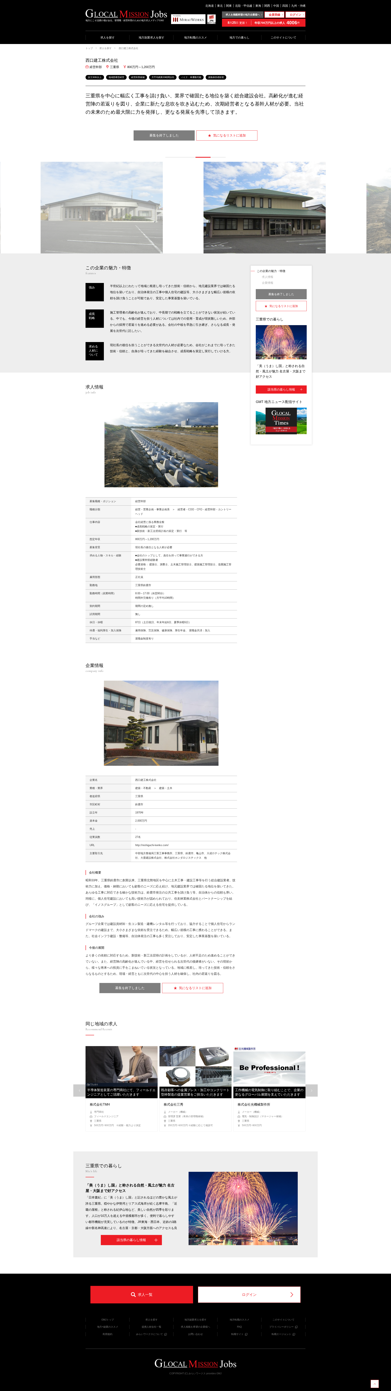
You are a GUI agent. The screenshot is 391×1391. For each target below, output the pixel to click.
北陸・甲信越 (243, 5)
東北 (220, 5)
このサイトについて (283, 37)
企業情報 (267, 282)
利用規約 (107, 1334)
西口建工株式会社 (128, 48)
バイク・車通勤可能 (191, 77)
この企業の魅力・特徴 (271, 271)
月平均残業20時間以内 (163, 77)
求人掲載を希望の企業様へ (195, 1326)
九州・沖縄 (298, 5)
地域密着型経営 (116, 77)
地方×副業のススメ (107, 1326)
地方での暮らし (239, 37)
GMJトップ (107, 1319)
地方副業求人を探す (151, 37)
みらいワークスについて (149, 1334)
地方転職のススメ (195, 37)
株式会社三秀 (173, 1104)
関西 (267, 5)
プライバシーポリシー (281, 1326)
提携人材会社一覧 (151, 1326)
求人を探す (107, 37)
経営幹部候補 (138, 77)
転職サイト (237, 1334)
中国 (276, 5)
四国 (285, 5)
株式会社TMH (100, 1104)
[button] (172, 157)
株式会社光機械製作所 (254, 1104)
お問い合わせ (195, 1334)
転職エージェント (281, 1334)
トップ (89, 48)
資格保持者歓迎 (216, 77)
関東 (229, 5)
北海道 (209, 5)
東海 (258, 5)
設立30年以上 (95, 77)
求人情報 (267, 276)
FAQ (239, 1326)
